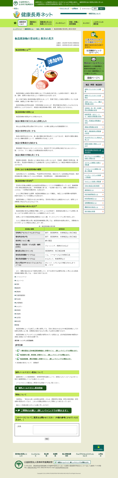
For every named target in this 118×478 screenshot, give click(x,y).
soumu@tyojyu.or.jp (61, 467)
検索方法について (95, 13)
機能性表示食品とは (91, 207)
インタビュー (60, 23)
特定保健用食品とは (91, 194)
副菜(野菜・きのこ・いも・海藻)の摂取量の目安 (93, 115)
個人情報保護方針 (66, 455)
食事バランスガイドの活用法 (93, 96)
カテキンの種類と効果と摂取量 (93, 164)
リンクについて (35, 455)
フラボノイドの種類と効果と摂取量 (93, 170)
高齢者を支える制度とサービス (46, 23)
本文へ (16, 8)
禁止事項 (46, 455)
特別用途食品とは (91, 198)
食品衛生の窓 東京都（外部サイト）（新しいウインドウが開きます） (45, 355)
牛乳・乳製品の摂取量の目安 (93, 122)
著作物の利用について (21, 455)
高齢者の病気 (33, 23)
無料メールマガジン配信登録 (30, 388)
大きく (102, 8)
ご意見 (19, 426)
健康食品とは (89, 190)
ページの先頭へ (98, 449)
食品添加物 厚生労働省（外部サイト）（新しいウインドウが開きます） (46, 359)
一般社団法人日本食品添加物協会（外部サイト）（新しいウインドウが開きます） (49, 351)
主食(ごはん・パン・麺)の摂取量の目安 (93, 103)
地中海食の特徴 (90, 211)
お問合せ (75, 8)
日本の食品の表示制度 (92, 186)
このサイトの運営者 (98, 23)
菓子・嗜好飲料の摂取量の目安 (93, 132)
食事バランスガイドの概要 (93, 90)
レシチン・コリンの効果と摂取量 (93, 176)
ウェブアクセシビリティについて (85, 455)
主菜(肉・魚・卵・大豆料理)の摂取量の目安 (93, 109)
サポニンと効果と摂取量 (93, 181)
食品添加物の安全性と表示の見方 (93, 151)
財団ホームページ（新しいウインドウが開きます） (74, 462)
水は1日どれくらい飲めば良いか (93, 138)
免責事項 (55, 455)
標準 (95, 8)
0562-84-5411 (32, 467)
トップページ (15, 23)
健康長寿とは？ (22, 23)
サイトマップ (64, 8)
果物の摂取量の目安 (91, 127)
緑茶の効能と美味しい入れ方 (93, 145)
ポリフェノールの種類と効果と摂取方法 (93, 157)
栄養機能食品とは (91, 203)
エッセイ (86, 23)
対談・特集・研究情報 (74, 23)
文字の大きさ (86, 8)
